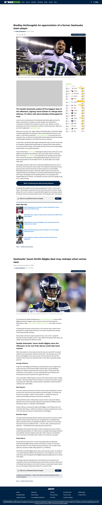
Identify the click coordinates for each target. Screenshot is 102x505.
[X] (94, 2)
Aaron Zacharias (20, 268)
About (18, 492)
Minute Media (9, 501)
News (23, 2)
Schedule (33, 2)
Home (17, 246)
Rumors (28, 2)
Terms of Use (67, 495)
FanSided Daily (20, 495)
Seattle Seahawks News (27, 246)
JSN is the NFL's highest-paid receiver (38, 323)
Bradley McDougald (34, 128)
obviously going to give (46, 319)
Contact (52, 492)
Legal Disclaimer (21, 497)
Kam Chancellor (30, 155)
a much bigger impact (42, 135)
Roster (45, 2)
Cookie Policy (82, 495)
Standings (40, 2)
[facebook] (91, 2)
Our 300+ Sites (67, 492)
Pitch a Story (34, 495)
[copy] (25, 35)
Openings (33, 492)
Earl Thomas (31, 151)
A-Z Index (52, 497)
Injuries (51, 2)
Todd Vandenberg (20, 31)
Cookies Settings (68, 497)
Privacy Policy (54, 495)
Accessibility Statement (37, 497)
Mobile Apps (81, 492)
